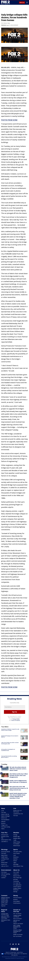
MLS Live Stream (17, 936)
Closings (15, 834)
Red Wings (15, 864)
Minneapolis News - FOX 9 (6, 920)
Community (16, 881)
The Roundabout (5, 819)
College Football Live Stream (17, 916)
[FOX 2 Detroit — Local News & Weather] (5, 2)
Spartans (15, 859)
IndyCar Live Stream (18, 923)
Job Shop (15, 879)
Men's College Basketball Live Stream (17, 927)
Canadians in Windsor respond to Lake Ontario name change (10, 729)
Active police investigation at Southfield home (8, 750)
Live (14, 808)
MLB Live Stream (17, 918)
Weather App (16, 836)
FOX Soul (15, 815)
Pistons (15, 860)
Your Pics (4, 832)
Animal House (16, 845)
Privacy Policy (16, 719)
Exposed (3, 906)
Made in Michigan (5, 816)
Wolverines (16, 857)
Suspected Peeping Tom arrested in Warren (9, 736)
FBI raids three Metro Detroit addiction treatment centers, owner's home (18, 768)
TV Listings (3, 875)
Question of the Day (5, 837)
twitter (13, 944)
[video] (24, 731)
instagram (16, 944)
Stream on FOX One (16, 910)
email (19, 944)
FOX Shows (4, 872)
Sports (15, 849)
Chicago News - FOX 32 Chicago (5, 914)
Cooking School (5, 859)
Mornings (4, 849)
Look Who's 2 (4, 841)
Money (15, 895)
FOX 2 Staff (16, 872)
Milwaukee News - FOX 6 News (5, 917)
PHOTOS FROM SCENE (9, 120)
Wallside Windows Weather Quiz (5, 898)
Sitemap (15, 891)
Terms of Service (15, 720)
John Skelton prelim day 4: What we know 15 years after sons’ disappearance (19, 775)
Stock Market (16, 901)
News (9, 23)
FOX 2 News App (17, 877)
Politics (3, 828)
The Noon (3, 853)
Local (2, 810)
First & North (16, 853)
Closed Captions (17, 886)
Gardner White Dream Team (4, 901)
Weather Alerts (16, 838)
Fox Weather (16, 843)
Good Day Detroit (5, 851)
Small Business (17, 903)
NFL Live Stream (17, 913)
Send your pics (4, 834)
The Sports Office (17, 851)
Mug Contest (4, 855)
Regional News (4, 910)
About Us (16, 870)
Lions (14, 855)
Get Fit (2, 860)
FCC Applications (17, 885)
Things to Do (4, 825)
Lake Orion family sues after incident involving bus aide (10, 743)
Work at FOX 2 (16, 875)
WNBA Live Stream (18, 934)
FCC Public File (16, 883)
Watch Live (22, 2)
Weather (16, 832)
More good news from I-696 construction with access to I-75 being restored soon (19, 788)
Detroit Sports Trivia (6, 839)
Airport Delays (16, 842)
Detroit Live (4, 818)
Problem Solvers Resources (17, 889)
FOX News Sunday (5, 827)
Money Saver (4, 862)
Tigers (14, 862)
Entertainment (6, 870)
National (3, 821)
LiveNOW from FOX (18, 813)
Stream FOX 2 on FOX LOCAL (17, 811)
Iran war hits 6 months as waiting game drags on (9, 756)
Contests (3, 877)
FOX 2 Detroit (4, 23)
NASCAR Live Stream (16, 921)
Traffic (14, 840)
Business (3, 823)
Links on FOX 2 (4, 866)
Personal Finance (17, 897)
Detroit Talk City (5, 814)
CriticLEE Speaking (5, 874)
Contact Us (16, 874)
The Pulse (3, 812)
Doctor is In (4, 864)
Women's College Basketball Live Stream (17, 931)
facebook (10, 944)
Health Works (4, 857)
